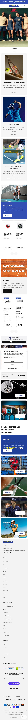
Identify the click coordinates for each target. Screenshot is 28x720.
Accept (13, 361)
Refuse (13, 365)
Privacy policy (13, 357)
